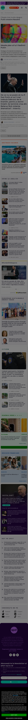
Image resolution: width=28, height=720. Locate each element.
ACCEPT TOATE (14, 715)
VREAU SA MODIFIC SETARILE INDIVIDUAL (14, 718)
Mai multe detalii (15, 695)
